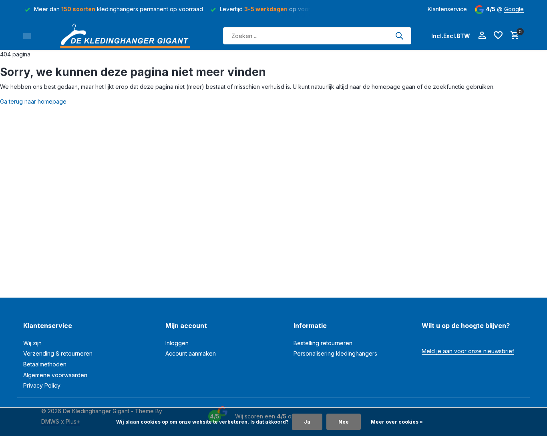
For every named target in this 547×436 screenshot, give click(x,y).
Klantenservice (447, 9)
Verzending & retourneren (58, 353)
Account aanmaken (190, 353)
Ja (307, 422)
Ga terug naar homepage (33, 101)
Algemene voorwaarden (55, 375)
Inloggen (177, 343)
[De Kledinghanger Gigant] (127, 36)
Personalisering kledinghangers (335, 353)
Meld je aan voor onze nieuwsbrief (468, 351)
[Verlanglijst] (498, 35)
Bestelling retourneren (323, 343)
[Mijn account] (482, 35)
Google (514, 9)
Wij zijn (32, 343)
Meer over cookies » (397, 422)
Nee (343, 422)
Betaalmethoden (44, 364)
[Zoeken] (399, 36)
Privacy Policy (41, 385)
